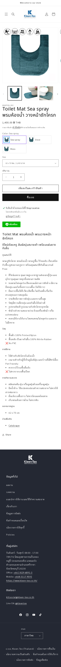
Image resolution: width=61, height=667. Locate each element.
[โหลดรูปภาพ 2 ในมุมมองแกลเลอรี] (30, 93)
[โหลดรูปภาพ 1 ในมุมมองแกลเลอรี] (15, 93)
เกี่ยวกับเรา (11, 506)
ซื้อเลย (30, 197)
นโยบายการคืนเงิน (46, 648)
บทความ (10, 492)
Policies (10, 534)
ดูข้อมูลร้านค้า (13, 216)
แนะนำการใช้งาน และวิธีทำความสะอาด (25, 499)
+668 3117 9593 (23, 576)
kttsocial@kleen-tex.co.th (20, 597)
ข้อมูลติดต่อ (42, 659)
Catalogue (14, 425)
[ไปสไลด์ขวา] (57, 94)
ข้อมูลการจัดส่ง (13, 513)
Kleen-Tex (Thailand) (23, 648)
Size (4, 157)
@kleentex (21, 603)
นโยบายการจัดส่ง (24, 659)
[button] (6, 14)
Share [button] (8, 434)
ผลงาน (9, 485)
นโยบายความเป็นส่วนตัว (18, 654)
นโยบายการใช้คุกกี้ (15, 527)
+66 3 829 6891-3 (23, 572)
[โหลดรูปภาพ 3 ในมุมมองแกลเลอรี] (46, 93)
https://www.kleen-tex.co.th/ (21, 580)
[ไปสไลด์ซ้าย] (3, 94)
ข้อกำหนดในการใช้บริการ (45, 654)
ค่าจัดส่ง (16, 127)
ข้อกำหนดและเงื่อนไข (16, 520)
